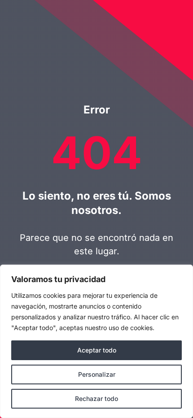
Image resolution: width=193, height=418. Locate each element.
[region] (96, 341)
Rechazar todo (96, 398)
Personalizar (96, 374)
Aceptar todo (96, 350)
